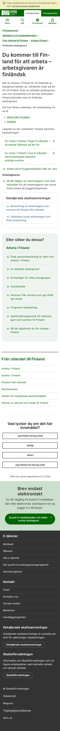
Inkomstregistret (12, 571)
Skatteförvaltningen (18, 675)
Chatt (6, 589)
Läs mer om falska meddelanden (26, 6)
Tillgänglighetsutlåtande (17, 710)
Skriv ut (7, 717)
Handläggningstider (14, 617)
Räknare (7, 551)
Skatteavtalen (10, 389)
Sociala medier (11, 603)
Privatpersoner (32, 13)
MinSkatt (8, 544)
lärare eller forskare (18, 117)
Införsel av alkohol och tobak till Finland (25, 402)
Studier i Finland (11, 375)
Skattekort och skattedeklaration (19, 35)
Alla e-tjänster (11, 557)
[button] (30, 436)
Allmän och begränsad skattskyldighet (24, 396)
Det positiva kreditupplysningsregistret (25, 564)
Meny (7, 23)
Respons (8, 703)
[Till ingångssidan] (9, 12)
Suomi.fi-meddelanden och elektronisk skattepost (28, 519)
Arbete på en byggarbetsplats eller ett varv (32, 168)
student (11, 121)
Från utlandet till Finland (15, 40)
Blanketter (9, 610)
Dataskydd (9, 695)
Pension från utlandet (14, 382)
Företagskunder (50, 13)
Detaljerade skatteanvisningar (24, 644)
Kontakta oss (10, 596)
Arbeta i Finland (39, 40)
